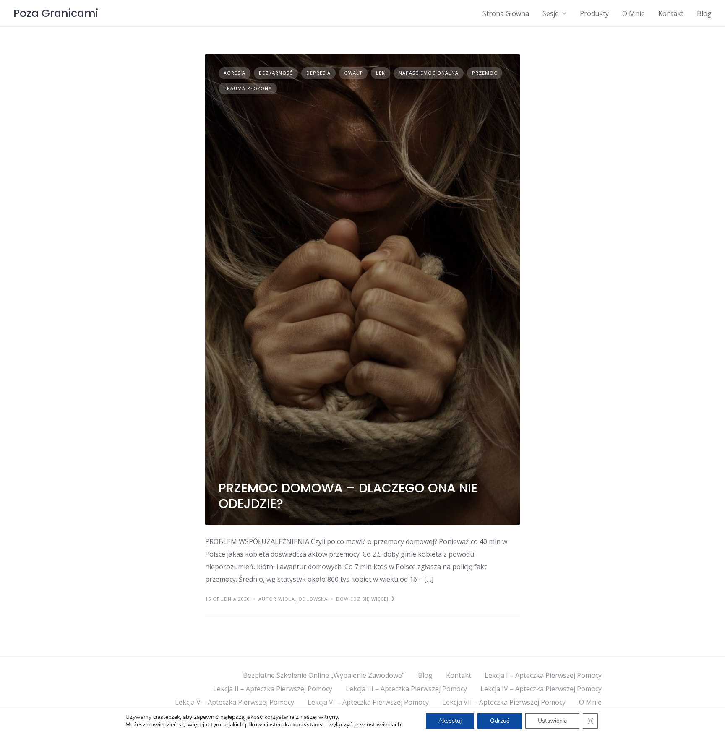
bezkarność (276, 73)
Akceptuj (450, 721)
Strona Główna (505, 13)
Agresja (234, 73)
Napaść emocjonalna (429, 73)
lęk (380, 73)
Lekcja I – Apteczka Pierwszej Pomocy (543, 675)
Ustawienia (552, 721)
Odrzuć (499, 721)
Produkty (594, 13)
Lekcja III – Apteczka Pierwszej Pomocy (406, 688)
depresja (318, 73)
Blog (704, 13)
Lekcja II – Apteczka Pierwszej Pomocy (272, 688)
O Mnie (633, 13)
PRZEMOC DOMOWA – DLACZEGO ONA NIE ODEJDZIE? (348, 496)
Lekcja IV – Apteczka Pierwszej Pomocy (541, 688)
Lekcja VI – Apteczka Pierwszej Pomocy (368, 702)
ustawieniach (384, 725)
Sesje (550, 13)
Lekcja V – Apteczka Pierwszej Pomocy (234, 702)
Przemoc (484, 73)
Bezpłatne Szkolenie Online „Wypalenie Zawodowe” (323, 675)
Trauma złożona (248, 88)
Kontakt (670, 13)
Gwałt (353, 73)
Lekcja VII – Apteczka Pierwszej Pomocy (504, 702)
